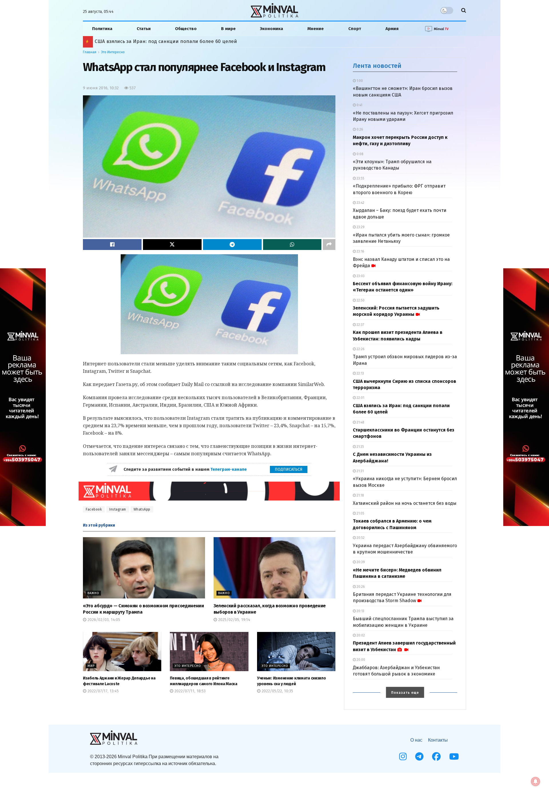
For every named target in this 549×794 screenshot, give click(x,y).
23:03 (360, 276)
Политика (102, 28)
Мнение (315, 28)
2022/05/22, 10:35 (276, 691)
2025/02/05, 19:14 (233, 619)
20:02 (360, 635)
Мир (91, 666)
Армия (392, 28)
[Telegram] (419, 756)
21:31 (360, 471)
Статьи (144, 28)
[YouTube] (454, 756)
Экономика (271, 28)
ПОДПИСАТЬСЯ (289, 469)
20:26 (360, 587)
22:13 (360, 373)
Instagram (117, 509)
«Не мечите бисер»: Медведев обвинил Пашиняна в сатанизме (165, 41)
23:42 (360, 203)
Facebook (94, 509)
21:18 (360, 495)
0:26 (359, 129)
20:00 (360, 660)
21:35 (360, 447)
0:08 (359, 154)
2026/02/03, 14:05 (103, 619)
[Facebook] (436, 756)
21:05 (360, 513)
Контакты (438, 740)
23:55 (360, 178)
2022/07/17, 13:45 (102, 691)
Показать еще (405, 693)
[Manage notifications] (535, 781)
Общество (186, 28)
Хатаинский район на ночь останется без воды (404, 503)
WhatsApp (142, 509)
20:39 (360, 562)
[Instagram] (403, 756)
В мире (228, 28)
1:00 (359, 81)
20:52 (360, 538)
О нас (416, 740)
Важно (93, 593)
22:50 (360, 300)
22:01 (360, 398)
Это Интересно (113, 52)
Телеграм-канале (229, 469)
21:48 (360, 422)
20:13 (360, 611)
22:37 (360, 325)
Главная (89, 52)
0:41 (359, 105)
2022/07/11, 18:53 (189, 691)
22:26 (360, 349)
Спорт (354, 28)
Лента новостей (377, 66)
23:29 (360, 227)
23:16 (360, 251)
